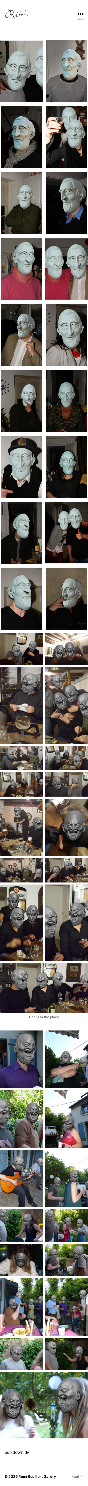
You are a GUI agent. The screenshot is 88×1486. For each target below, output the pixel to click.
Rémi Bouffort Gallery (37, 1476)
